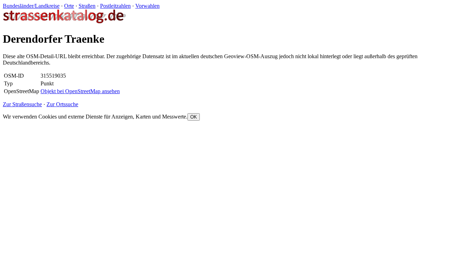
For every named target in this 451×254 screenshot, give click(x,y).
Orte (69, 6)
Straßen (87, 6)
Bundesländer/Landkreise (31, 6)
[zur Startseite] (65, 22)
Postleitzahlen (115, 6)
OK (193, 117)
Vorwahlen (147, 6)
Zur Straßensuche (22, 104)
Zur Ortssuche (62, 104)
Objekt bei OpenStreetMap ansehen (80, 91)
